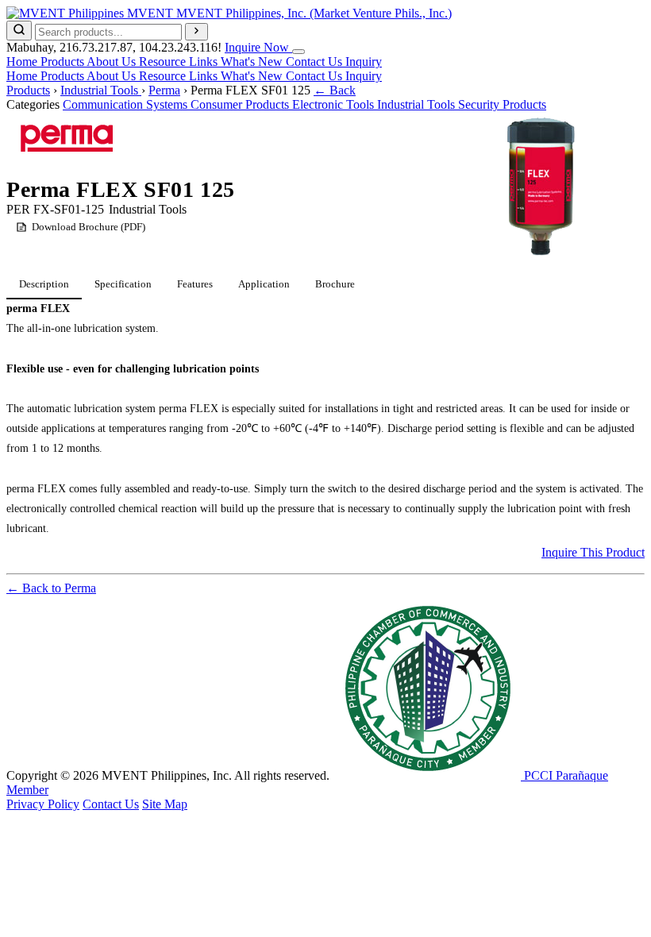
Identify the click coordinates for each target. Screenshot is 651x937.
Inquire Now (258, 47)
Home (23, 61)
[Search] (19, 30)
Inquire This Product (593, 552)
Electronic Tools (334, 104)
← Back (335, 90)
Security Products (502, 104)
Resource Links (180, 61)
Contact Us (315, 61)
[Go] (196, 31)
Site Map (164, 804)
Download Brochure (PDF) (88, 227)
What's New (253, 61)
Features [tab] (195, 284)
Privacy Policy (42, 804)
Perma (164, 90)
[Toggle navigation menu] (298, 51)
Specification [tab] (123, 284)
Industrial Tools (100, 90)
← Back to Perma (51, 588)
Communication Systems (127, 104)
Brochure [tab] (335, 284)
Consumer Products (241, 104)
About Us (113, 61)
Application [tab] (264, 284)
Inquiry (363, 61)
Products (63, 61)
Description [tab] (44, 284)
